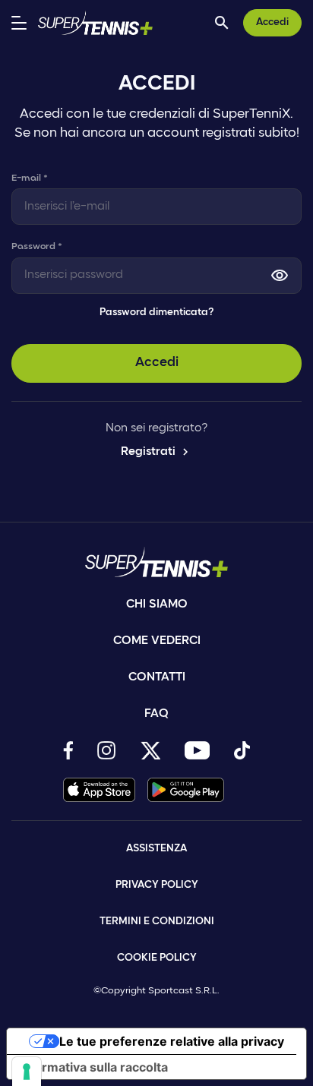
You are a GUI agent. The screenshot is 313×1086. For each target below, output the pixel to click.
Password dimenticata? (156, 312)
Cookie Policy (157, 958)
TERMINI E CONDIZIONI (157, 921)
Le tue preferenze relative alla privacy (171, 1041)
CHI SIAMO (157, 604)
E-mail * (29, 178)
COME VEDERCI (157, 641)
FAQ (156, 714)
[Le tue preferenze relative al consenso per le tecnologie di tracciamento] (26, 1071)
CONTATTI (156, 677)
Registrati (156, 452)
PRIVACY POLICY (156, 885)
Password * (36, 246)
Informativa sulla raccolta (93, 1067)
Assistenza (156, 848)
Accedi (272, 22)
